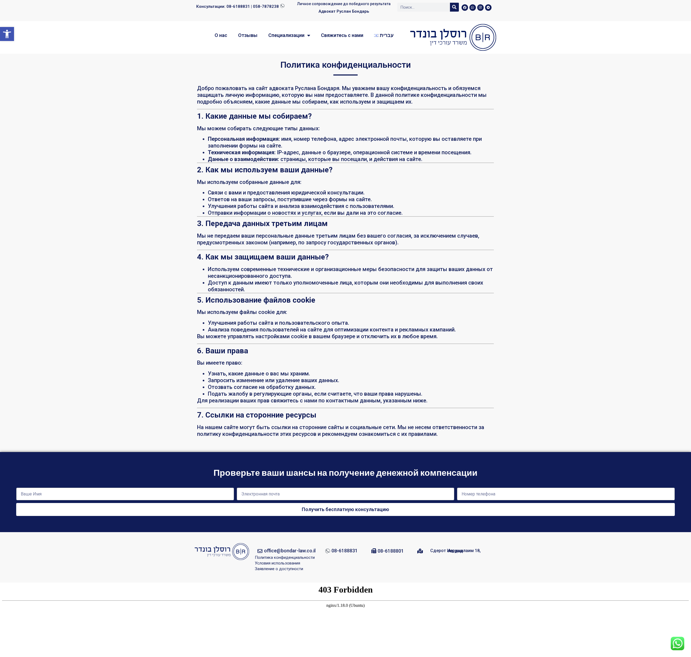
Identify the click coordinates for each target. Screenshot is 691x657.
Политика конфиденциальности (285, 557)
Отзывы (248, 35)
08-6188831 (344, 550)
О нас (221, 35)
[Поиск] (454, 7)
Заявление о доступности (279, 568)
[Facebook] (465, 7)
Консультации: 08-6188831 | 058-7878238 (237, 6)
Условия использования (277, 563)
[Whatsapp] (472, 7)
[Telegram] (488, 7)
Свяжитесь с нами (342, 35)
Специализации (286, 35)
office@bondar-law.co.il (290, 550)
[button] (7, 34)
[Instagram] (480, 7)
